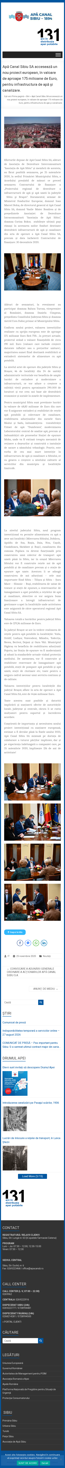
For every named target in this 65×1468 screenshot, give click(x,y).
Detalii (45, 1463)
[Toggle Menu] (58, 54)
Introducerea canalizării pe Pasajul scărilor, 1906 (30, 1102)
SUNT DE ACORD (27, 1463)
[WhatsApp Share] (36, 943)
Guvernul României (12, 1368)
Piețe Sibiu (8, 1436)
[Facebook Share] (20, 943)
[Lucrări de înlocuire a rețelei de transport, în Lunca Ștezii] (15, 1158)
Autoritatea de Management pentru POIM (24, 1373)
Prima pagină (18, 96)
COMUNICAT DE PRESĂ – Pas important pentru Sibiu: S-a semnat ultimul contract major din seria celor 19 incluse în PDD (30, 1045)
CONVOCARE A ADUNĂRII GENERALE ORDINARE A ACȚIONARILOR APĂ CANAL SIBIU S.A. (31, 972)
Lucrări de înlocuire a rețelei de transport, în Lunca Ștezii (31, 1140)
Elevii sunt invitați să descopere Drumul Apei (28, 1067)
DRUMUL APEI (14, 1058)
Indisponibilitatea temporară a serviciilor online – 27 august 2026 (31, 1032)
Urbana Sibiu (9, 1426)
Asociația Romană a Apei (15, 1379)
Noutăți (47, 956)
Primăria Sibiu (9, 1420)
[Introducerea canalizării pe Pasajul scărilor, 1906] (15, 1118)
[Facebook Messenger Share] (28, 943)
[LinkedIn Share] (44, 943)
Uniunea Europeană (12, 1363)
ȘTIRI (6, 1013)
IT (9, 956)
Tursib (5, 1431)
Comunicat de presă (14, 1022)
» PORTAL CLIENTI (11, 1321)
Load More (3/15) (32, 1176)
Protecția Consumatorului (16, 1398)
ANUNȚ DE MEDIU (45, 988)
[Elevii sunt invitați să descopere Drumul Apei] (15, 1083)
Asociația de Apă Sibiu (14, 1441)
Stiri (28, 96)
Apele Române (10, 1384)
